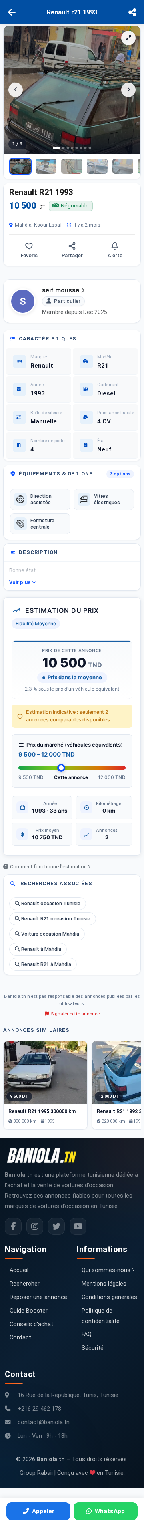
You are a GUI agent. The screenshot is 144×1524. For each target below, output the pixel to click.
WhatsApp (110, 1511)
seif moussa (60, 290)
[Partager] (132, 12)
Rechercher (25, 1283)
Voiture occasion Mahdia (50, 934)
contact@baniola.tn (44, 1422)
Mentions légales (104, 1283)
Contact (20, 1337)
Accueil (19, 1270)
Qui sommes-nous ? (108, 1270)
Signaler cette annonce (75, 1014)
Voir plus (19, 582)
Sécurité (93, 1348)
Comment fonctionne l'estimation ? (50, 867)
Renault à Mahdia (41, 949)
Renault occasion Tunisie (50, 903)
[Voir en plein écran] (128, 38)
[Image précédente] (15, 90)
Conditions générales (109, 1297)
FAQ (87, 1334)
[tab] (56, 148)
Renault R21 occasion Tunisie (55, 919)
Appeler (43, 1511)
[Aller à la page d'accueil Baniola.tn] (45, 1156)
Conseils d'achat (31, 1324)
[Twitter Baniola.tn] (56, 1226)
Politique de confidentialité (101, 1316)
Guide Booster (29, 1310)
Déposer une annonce (38, 1297)
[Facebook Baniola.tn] (13, 1226)
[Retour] (12, 12)
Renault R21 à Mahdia (46, 964)
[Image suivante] (128, 90)
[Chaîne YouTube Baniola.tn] (78, 1226)
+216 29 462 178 (39, 1408)
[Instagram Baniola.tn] (34, 1226)
